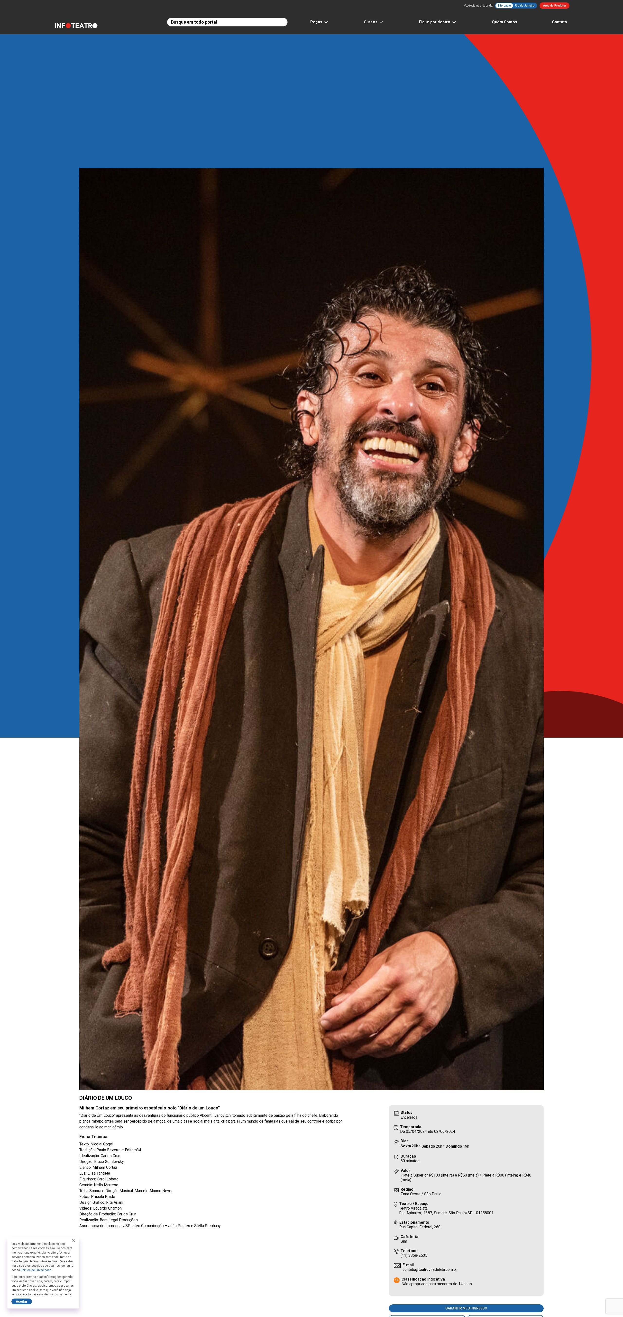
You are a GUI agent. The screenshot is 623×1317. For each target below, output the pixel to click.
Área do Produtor (554, 5)
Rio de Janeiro (524, 5)
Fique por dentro (434, 22)
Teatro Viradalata (413, 1208)
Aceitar (21, 1301)
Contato (559, 22)
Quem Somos (504, 22)
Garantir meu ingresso (466, 1308)
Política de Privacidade (36, 1270)
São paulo (504, 5)
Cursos (370, 22)
